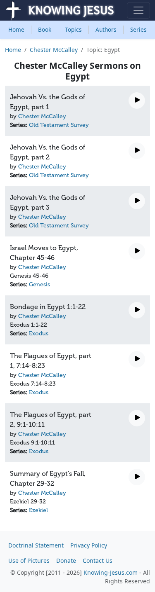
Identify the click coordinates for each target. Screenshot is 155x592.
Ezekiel (38, 510)
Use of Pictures (29, 560)
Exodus (38, 333)
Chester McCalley (54, 50)
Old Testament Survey (59, 125)
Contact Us (97, 560)
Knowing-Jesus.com (110, 572)
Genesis (39, 284)
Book (44, 29)
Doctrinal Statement (36, 545)
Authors (106, 29)
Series (138, 29)
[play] (137, 100)
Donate (66, 560)
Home (16, 29)
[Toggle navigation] (138, 10)
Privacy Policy (88, 545)
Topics (73, 29)
